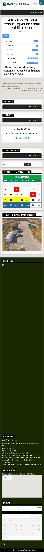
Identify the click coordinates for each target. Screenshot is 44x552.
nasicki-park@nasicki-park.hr (19, 453)
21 (27, 529)
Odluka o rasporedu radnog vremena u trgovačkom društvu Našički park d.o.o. (22, 24)
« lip (3, 544)
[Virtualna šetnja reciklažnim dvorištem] (22, 250)
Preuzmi (6, 35)
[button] (35, 12)
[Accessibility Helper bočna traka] (41, 2)
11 (10, 525)
